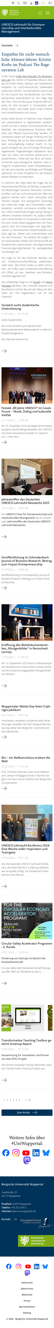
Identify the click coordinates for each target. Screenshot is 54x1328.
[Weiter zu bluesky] (46, 1153)
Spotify (36, 282)
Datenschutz (27, 1288)
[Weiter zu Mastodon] (27, 1160)
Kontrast (13, 3)
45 (29, 1100)
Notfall (31, 3)
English (50, 3)
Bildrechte (27, 1294)
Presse (27, 1300)
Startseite (7, 45)
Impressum (27, 1282)
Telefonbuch (19, 3)
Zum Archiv (23, 1112)
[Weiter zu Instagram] (16, 1153)
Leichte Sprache (37, 3)
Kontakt (6, 1219)
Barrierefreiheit (27, 1306)
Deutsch (43, 3)
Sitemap (27, 1312)
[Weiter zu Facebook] (5, 1153)
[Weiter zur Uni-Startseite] (14, 13)
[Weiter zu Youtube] (26, 1152)
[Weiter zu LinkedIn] (36, 1152)
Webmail (25, 3)
